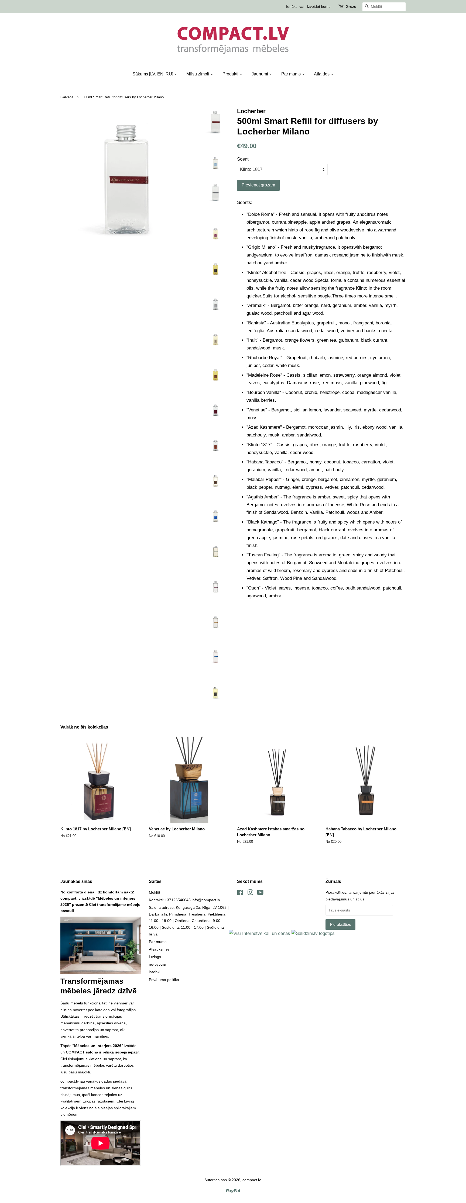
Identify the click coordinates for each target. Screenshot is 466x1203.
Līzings (155, 957)
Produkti (230, 74)
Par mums (291, 74)
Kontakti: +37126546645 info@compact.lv (184, 900)
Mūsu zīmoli (198, 74)
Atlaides (322, 74)
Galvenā (66, 97)
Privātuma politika (164, 979)
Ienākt (291, 6)
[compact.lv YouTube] (260, 893)
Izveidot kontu (319, 6)
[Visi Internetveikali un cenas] (259, 933)
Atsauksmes (159, 949)
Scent (243, 159)
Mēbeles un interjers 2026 (97, 1045)
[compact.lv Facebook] (240, 893)
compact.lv (251, 1180)
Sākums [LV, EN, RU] (153, 74)
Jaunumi (260, 74)
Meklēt (154, 892)
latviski (154, 972)
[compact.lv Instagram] (250, 893)
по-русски (157, 964)
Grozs (351, 6)
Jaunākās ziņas (76, 881)
